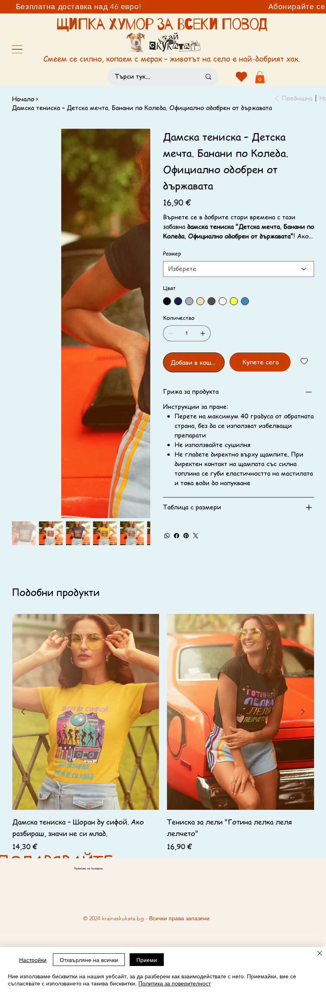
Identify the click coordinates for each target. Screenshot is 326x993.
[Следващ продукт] (303, 711)
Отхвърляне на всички (89, 960)
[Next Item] (139, 198)
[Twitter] (196, 536)
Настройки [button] (33, 960)
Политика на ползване (88, 868)
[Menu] (17, 49)
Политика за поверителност (174, 983)
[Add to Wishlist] (304, 361)
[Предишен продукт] (23, 711)
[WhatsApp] (167, 536)
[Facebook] (176, 536)
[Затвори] (319, 953)
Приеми (146, 960)
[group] (163, 732)
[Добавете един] (203, 333)
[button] (260, 77)
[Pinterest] (186, 536)
